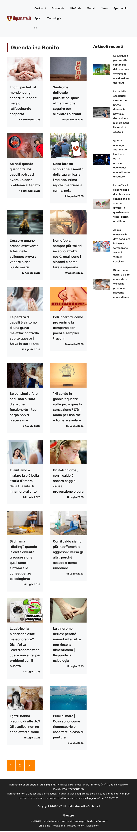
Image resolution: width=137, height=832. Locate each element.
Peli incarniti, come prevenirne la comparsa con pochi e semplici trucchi (68, 327)
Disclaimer (92, 825)
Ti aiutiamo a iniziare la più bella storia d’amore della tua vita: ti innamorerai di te (24, 480)
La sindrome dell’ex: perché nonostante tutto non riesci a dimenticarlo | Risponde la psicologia (67, 645)
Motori (91, 8)
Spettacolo (120, 8)
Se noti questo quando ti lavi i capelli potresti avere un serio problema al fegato (25, 174)
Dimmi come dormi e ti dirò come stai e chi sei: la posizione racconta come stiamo (121, 284)
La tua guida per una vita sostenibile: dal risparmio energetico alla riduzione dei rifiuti (121, 69)
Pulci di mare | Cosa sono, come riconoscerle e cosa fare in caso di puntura (68, 726)
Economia (58, 8)
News (104, 8)
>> (29, 765)
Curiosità (40, 8)
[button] (36, 28)
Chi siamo (44, 825)
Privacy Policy (75, 825)
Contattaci (93, 806)
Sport (38, 18)
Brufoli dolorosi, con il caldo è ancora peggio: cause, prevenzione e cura (68, 480)
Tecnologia (54, 18)
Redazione (59, 825)
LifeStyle (75, 8)
